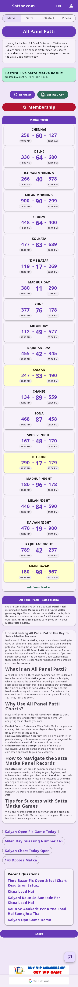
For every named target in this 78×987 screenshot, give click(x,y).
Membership (39, 107)
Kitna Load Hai (21, 891)
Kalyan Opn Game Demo (29, 920)
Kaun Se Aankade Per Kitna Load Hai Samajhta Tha (37, 911)
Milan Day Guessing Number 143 (34, 841)
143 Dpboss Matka (21, 860)
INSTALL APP (52, 94)
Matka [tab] (11, 18)
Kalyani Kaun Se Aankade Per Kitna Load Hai (34, 900)
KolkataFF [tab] (48, 18)
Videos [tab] (66, 18)
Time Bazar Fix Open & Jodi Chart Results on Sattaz (37, 882)
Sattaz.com (23, 5)
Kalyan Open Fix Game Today (30, 831)
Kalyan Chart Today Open (27, 850)
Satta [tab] (29, 18)
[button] (39, 981)
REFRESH (22, 94)
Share (39, 933)
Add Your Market (39, 587)
